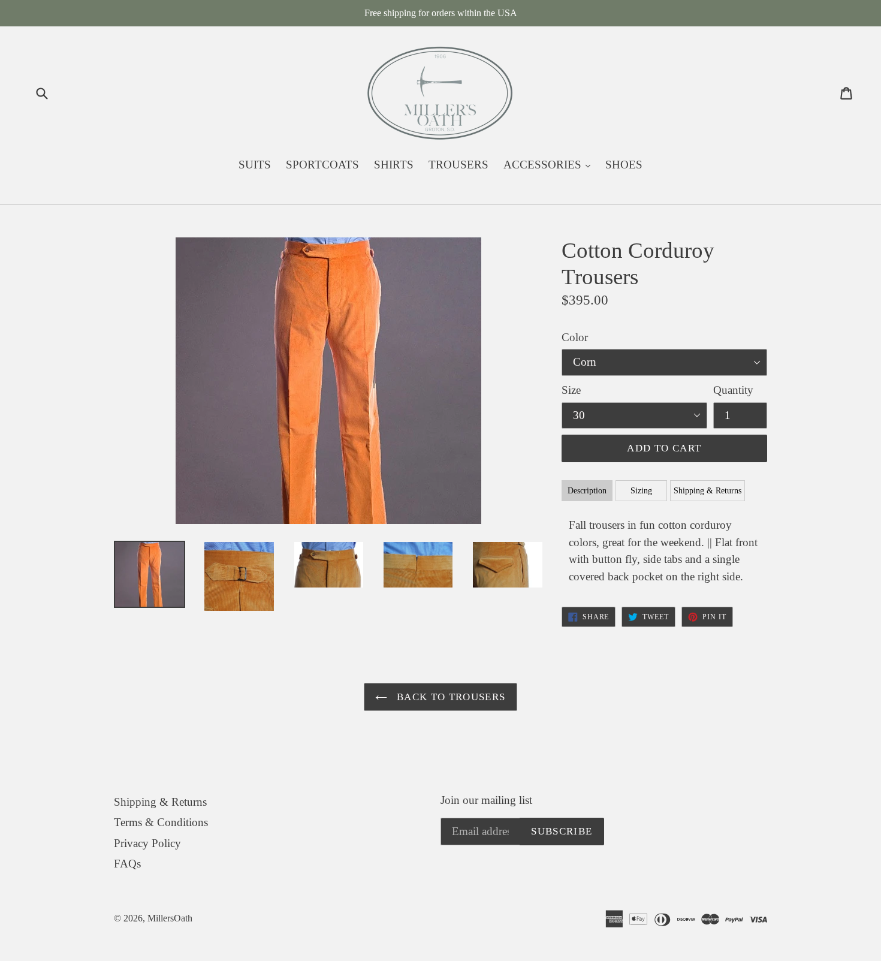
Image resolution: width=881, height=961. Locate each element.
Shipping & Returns (707, 490)
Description (587, 490)
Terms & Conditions (161, 822)
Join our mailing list (486, 800)
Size (571, 390)
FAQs (127, 863)
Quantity (733, 390)
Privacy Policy (147, 843)
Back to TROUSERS (449, 697)
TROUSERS (458, 164)
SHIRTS (394, 164)
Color (575, 337)
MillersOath (169, 918)
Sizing (641, 490)
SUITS (255, 164)
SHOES (623, 164)
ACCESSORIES (549, 164)
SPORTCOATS (322, 164)
